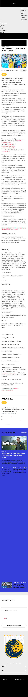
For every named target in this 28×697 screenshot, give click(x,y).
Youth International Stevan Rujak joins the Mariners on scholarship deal (19, 586)
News (7, 46)
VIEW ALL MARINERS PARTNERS (14, 625)
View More (24, 432)
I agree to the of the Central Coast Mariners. (13, 416)
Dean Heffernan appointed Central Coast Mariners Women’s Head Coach (13, 456)
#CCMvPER (9, 144)
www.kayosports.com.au (8, 373)
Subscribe (7, 424)
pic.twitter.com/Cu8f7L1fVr (8, 148)
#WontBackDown (6, 142)
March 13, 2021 (5, 151)
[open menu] (1, 20)
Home (3, 46)
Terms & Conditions (19, 679)
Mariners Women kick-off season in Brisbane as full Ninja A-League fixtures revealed (19, 471)
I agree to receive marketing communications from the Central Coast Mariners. (14, 419)
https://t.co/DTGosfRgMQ (8, 146)
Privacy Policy (13, 415)
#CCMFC (18, 140)
